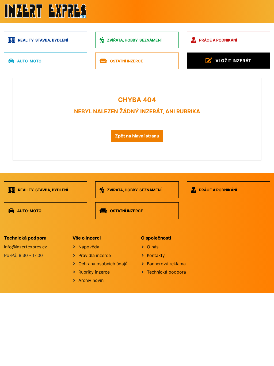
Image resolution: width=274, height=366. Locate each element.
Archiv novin (91, 280)
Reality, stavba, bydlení (42, 40)
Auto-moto (28, 61)
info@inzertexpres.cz (25, 246)
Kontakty (156, 255)
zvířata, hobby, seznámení (134, 40)
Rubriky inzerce (94, 272)
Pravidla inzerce (94, 255)
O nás (152, 246)
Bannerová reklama (166, 263)
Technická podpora (166, 272)
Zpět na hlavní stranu (137, 136)
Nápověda (88, 246)
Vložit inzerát (232, 60)
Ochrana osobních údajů (102, 263)
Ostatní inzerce (126, 61)
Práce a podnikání (217, 40)
